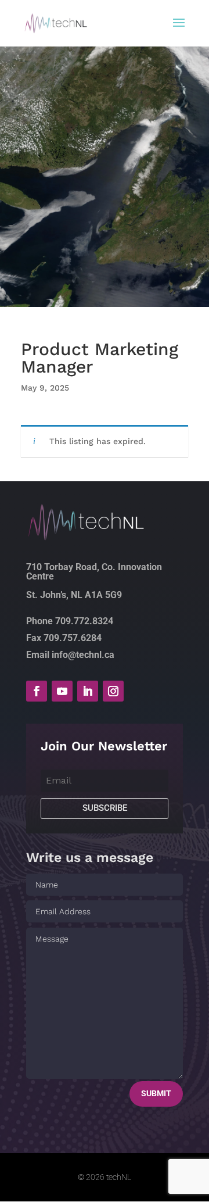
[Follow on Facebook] (36, 691)
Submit (156, 1093)
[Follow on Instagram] (113, 691)
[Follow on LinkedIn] (87, 691)
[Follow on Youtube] (62, 691)
